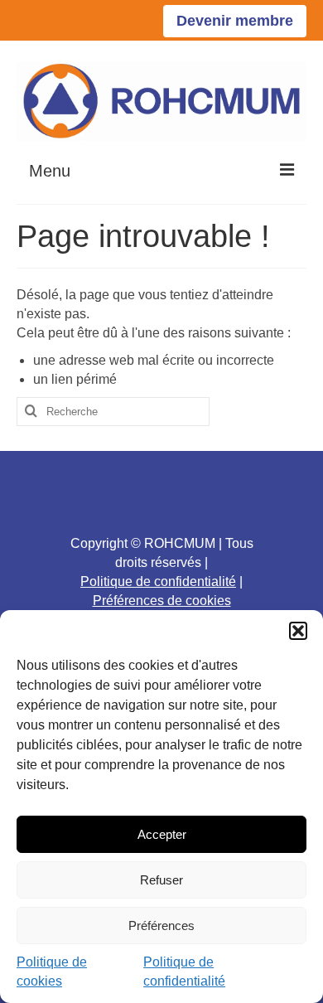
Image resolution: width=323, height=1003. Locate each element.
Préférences (161, 925)
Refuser (161, 880)
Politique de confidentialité (158, 581)
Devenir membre (234, 20)
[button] (298, 631)
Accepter (161, 834)
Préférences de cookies (162, 601)
